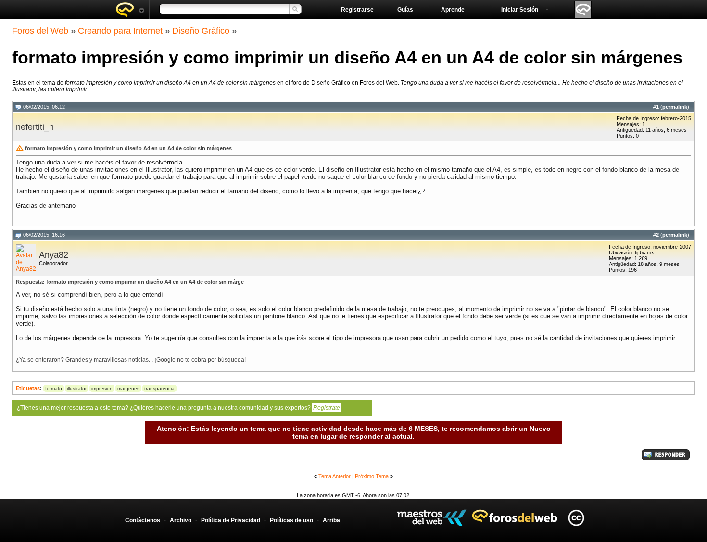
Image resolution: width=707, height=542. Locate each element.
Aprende (453, 9)
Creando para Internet (120, 31)
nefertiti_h (35, 127)
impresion (102, 388)
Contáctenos (142, 520)
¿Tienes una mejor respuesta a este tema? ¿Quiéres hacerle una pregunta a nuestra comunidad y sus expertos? (178, 407)
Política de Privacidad (230, 520)
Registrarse (357, 9)
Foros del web (129, 9)
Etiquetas (28, 388)
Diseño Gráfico (200, 31)
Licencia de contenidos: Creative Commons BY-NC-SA (576, 517)
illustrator (77, 388)
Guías (405, 9)
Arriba (331, 520)
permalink (674, 107)
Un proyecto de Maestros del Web (432, 517)
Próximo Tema (372, 476)
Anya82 (53, 255)
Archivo (180, 520)
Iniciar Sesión (519, 9)
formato (53, 388)
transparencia (159, 388)
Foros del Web (40, 31)
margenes (128, 388)
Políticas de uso (291, 520)
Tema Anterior (334, 476)
